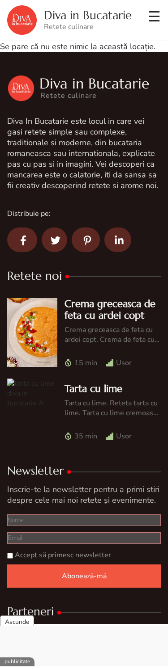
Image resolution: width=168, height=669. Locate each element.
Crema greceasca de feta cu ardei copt (110, 309)
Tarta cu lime (93, 389)
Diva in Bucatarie (88, 15)
